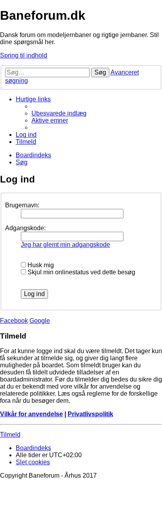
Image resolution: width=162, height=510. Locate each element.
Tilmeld (10, 434)
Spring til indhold (23, 55)
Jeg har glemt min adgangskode (65, 244)
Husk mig (40, 265)
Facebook (14, 320)
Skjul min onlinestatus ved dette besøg (80, 272)
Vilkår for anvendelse (31, 414)
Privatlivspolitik (90, 414)
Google (39, 320)
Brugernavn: (22, 205)
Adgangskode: (25, 228)
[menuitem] (59, 113)
